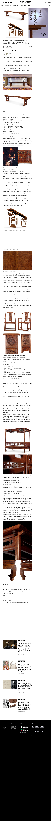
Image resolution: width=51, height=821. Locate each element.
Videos (29, 5)
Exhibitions (23, 5)
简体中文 (4, 727)
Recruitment (13, 727)
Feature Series (8, 5)
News (2, 5)
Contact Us (13, 726)
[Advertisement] (17, 617)
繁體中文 (4, 726)
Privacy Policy (14, 728)
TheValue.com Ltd (25, 735)
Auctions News (16, 5)
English (4, 728)
